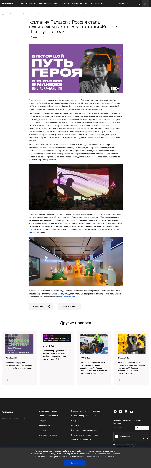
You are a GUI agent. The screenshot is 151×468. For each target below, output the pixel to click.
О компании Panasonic (48, 435)
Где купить (99, 3)
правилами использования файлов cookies (95, 457)
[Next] (148, 323)
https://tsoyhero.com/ (66, 297)
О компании (120, 3)
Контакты (75, 425)
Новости (88, 3)
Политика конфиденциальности (84, 430)
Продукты (65, 3)
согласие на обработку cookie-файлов (103, 454)
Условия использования (81, 440)
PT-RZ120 (115, 229)
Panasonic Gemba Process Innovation (86, 411)
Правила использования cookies (84, 435)
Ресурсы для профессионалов (83, 416)
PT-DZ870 (33, 232)
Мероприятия (77, 3)
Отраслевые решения (27, 3)
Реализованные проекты (48, 3)
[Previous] (3, 323)
